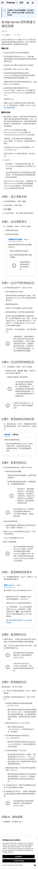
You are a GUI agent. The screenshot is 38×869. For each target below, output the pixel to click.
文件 (21, 2)
